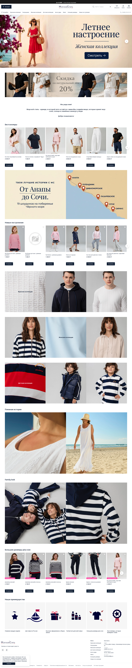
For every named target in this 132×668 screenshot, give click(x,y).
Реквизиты (39, 665)
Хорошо (9, 663)
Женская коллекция (36, 12)
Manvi (64, 12)
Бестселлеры (11, 124)
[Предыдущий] (5, 41)
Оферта (46, 665)
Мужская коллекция (15, 12)
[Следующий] (126, 41)
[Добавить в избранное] (23, 227)
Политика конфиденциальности (58, 665)
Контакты (78, 665)
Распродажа (25, 12)
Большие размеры (72, 12)
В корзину (9, 165)
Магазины (71, 665)
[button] (116, 6)
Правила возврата (30, 665)
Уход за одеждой (87, 665)
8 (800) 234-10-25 (108, 649)
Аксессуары (58, 12)
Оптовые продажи (99, 665)
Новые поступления (84, 12)
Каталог (7, 7)
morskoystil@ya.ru (108, 656)
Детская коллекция (48, 12)
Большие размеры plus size (17, 550)
